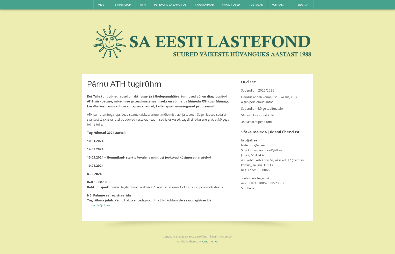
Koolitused (231, 4)
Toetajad (255, 4)
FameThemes (209, 241)
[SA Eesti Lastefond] (197, 41)
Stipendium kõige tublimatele (262, 108)
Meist (102, 4)
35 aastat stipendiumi (256, 122)
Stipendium (123, 4)
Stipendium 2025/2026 (257, 90)
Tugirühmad (204, 4)
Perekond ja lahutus (170, 4)
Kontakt (278, 4)
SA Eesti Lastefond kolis (257, 115)
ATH (143, 4)
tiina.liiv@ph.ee (99, 205)
